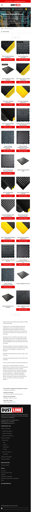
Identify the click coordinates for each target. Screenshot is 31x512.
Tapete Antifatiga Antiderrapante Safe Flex (7, 284)
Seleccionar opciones (8, 59)
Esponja (5, 444)
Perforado (5, 454)
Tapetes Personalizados (7, 435)
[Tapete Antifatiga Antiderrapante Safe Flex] (8, 275)
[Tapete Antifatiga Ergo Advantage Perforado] (8, 161)
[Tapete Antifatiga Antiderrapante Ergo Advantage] (8, 137)
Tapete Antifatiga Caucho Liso (23, 283)
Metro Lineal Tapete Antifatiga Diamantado (23, 79)
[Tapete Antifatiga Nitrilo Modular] (8, 184)
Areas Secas (5, 440)
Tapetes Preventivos (7, 433)
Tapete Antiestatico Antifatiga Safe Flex (8, 260)
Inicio (2, 28)
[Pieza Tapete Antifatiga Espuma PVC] (23, 92)
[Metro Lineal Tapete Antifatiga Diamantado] (23, 70)
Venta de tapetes (5, 465)
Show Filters (6, 31)
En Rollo (5, 449)
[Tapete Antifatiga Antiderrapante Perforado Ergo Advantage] (23, 137)
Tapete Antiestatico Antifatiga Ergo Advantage (23, 124)
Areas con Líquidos (6, 451)
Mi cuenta (3, 470)
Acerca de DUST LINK (6, 472)
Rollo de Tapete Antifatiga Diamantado (8, 57)
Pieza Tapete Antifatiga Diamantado (8, 102)
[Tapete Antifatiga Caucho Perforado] (8, 297)
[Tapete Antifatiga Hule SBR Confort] (23, 297)
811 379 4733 (9, 1)
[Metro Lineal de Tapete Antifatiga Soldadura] (23, 206)
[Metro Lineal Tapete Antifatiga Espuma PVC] (8, 229)
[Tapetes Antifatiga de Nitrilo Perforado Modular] (8, 206)
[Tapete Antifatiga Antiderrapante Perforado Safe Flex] (23, 251)
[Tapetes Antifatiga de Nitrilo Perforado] (23, 184)
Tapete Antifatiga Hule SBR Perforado (8, 79)
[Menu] (3, 5)
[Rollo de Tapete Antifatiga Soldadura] (8, 115)
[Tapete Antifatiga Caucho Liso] (23, 275)
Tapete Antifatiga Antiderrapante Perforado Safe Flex (23, 261)
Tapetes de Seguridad (6, 456)
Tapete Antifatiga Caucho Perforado (8, 307)
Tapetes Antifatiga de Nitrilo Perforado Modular (8, 215)
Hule (4, 442)
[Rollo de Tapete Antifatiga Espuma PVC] (23, 229)
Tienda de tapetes (5, 459)
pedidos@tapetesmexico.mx (20, 1)
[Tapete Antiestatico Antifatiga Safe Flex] (8, 251)
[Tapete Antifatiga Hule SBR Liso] (23, 161)
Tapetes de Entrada (5, 428)
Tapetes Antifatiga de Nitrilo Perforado (23, 193)
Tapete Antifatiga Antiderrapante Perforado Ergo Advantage (23, 147)
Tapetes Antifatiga (5, 437)
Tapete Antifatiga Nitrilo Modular (8, 193)
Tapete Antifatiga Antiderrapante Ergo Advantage (7, 147)
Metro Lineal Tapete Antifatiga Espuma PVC (8, 238)
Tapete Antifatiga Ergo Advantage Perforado (8, 170)
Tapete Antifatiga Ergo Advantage (23, 57)
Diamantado (6, 447)
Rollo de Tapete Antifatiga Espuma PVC (23, 238)
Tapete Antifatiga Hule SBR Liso (23, 170)
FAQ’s (2, 480)
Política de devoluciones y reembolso (10, 478)
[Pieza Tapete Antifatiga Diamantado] (8, 92)
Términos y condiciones (6, 476)
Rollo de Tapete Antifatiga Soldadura (8, 124)
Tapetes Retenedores (7, 431)
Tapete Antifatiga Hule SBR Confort (23, 307)
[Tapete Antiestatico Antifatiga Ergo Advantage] (23, 115)
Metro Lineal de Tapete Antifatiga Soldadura (23, 215)
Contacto (3, 474)
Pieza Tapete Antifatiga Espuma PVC (23, 102)
